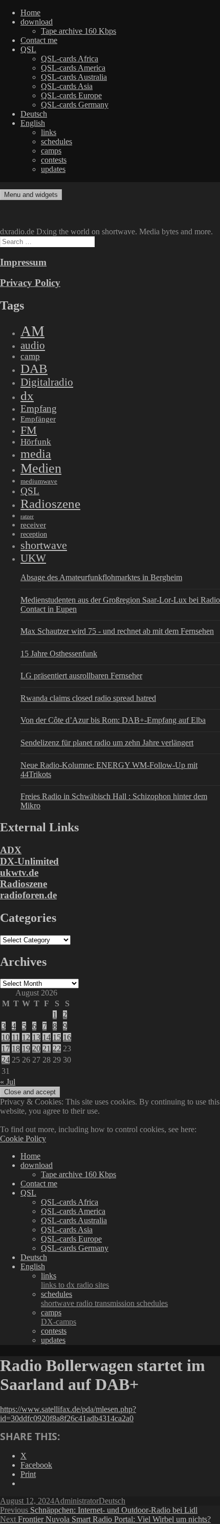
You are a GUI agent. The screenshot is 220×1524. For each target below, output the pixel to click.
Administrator (76, 1500)
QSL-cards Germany (74, 104)
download (36, 21)
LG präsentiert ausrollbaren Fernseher (81, 675)
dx (27, 396)
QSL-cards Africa (69, 58)
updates (53, 169)
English (32, 123)
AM (32, 331)
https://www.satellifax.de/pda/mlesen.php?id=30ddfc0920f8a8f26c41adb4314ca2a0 (68, 1414)
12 (26, 1037)
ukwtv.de (19, 872)
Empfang (38, 408)
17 (6, 1048)
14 (46, 1037)
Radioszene (50, 504)
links (48, 132)
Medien (40, 468)
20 (36, 1048)
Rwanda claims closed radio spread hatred (88, 698)
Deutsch (33, 113)
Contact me (38, 40)
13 (36, 1037)
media (35, 453)
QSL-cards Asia (67, 86)
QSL (28, 49)
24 (6, 1059)
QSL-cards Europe (71, 95)
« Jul (7, 1081)
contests (54, 160)
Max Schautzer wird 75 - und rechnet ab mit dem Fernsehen (117, 631)
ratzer (27, 516)
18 (16, 1048)
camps (51, 150)
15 (57, 1037)
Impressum (23, 262)
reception (33, 534)
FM (28, 430)
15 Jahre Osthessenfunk (58, 653)
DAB (34, 369)
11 (15, 1037)
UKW (33, 558)
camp (30, 356)
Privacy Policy (30, 282)
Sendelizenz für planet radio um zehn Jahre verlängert (106, 742)
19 (26, 1048)
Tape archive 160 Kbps (78, 31)
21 (46, 1048)
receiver (33, 525)
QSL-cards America (73, 67)
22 (57, 1048)
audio (32, 345)
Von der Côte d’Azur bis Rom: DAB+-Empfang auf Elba (113, 720)
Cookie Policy (23, 1138)
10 (6, 1037)
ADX (10, 850)
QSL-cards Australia (74, 77)
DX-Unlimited (29, 861)
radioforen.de (28, 895)
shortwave (43, 545)
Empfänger (38, 419)
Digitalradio (46, 382)
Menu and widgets (31, 194)
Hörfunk (35, 442)
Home (30, 12)
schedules (56, 141)
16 (67, 1037)
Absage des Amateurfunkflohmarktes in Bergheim (101, 577)
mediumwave (38, 481)
